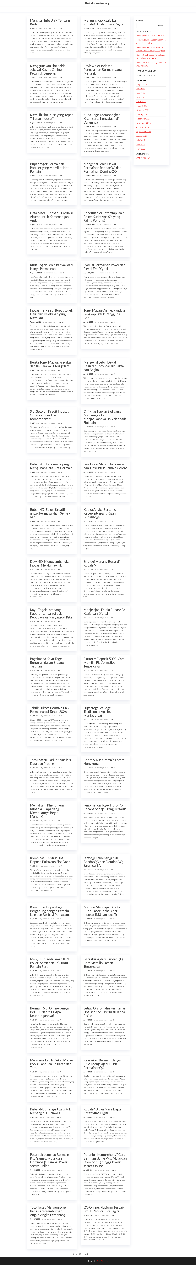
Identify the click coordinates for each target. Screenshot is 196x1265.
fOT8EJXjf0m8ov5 (52, 28)
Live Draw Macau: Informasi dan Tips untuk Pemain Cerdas (105, 466)
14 (80, 1254)
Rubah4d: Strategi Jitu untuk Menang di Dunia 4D (50, 1111)
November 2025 (143, 123)
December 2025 (143, 118)
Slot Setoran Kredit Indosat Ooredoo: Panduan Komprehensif (49, 415)
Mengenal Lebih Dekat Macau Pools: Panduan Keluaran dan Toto (51, 1064)
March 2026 (141, 106)
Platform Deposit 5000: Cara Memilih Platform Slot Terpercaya (104, 662)
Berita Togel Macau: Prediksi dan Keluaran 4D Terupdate (50, 364)
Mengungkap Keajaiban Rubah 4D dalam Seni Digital (103, 22)
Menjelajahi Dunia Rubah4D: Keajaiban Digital (104, 611)
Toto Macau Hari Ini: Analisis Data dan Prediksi (50, 762)
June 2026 (140, 93)
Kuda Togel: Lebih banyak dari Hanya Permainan (51, 267)
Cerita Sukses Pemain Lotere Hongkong (104, 762)
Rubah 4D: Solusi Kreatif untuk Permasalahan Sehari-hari (50, 513)
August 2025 (141, 136)
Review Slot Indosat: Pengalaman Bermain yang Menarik (102, 69)
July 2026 (140, 88)
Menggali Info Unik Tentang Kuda (50, 22)
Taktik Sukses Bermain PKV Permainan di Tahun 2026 (49, 710)
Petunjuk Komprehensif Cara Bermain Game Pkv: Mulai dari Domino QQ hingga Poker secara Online (105, 1160)
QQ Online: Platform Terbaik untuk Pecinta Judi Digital (104, 1209)
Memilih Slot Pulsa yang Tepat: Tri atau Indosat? (52, 116)
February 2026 (142, 110)
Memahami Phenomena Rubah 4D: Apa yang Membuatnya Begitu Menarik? (47, 810)
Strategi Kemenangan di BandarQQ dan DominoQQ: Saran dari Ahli (103, 861)
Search (139, 20)
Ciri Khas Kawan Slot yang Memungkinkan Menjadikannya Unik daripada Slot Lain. (105, 417)
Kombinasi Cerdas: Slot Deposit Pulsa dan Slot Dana (50, 860)
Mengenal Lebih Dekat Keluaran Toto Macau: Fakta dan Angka (103, 366)
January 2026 (142, 114)
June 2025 (140, 144)
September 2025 (143, 131)
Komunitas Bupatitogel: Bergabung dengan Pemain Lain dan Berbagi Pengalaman (51, 911)
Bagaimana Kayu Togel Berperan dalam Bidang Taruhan (47, 662)
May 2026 (140, 97)
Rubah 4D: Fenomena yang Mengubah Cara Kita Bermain (51, 466)
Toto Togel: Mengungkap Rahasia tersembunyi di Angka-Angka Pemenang (48, 1211)
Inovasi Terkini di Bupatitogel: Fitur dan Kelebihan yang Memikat (51, 314)
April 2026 (141, 101)
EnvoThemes (102, 1261)
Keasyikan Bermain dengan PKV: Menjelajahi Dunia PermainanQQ (103, 1064)
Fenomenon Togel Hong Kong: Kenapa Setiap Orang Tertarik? (105, 807)
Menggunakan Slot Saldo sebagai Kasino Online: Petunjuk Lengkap (48, 69)
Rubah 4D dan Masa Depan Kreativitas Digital (103, 1111)
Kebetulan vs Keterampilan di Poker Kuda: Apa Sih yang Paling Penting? (104, 216)
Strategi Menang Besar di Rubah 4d (101, 563)
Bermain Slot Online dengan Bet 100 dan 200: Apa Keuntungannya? (50, 1012)
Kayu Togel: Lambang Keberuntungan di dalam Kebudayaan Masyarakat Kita (51, 613)
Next (85, 1254)
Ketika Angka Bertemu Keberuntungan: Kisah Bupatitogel (99, 513)
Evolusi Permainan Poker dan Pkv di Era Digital (104, 267)
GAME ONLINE (143, 158)
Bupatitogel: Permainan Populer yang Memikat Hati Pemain (49, 167)
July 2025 (140, 140)
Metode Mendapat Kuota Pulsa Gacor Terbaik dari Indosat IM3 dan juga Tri (101, 911)
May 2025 (140, 149)
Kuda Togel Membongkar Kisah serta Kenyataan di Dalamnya (101, 118)
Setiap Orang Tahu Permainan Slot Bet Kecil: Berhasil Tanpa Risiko (104, 1012)
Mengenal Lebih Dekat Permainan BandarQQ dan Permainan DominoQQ (102, 167)
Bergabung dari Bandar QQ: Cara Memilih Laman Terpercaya (103, 963)
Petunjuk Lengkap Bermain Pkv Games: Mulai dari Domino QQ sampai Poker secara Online (49, 1160)
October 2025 (142, 127)
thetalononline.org (97, 3)
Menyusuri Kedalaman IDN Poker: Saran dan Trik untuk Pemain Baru (50, 963)
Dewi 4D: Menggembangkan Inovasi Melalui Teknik (50, 563)
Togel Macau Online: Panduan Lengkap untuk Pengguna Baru (104, 314)
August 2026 (141, 84)
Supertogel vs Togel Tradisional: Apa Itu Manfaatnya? (97, 711)
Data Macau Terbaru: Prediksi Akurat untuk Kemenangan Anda (51, 216)
